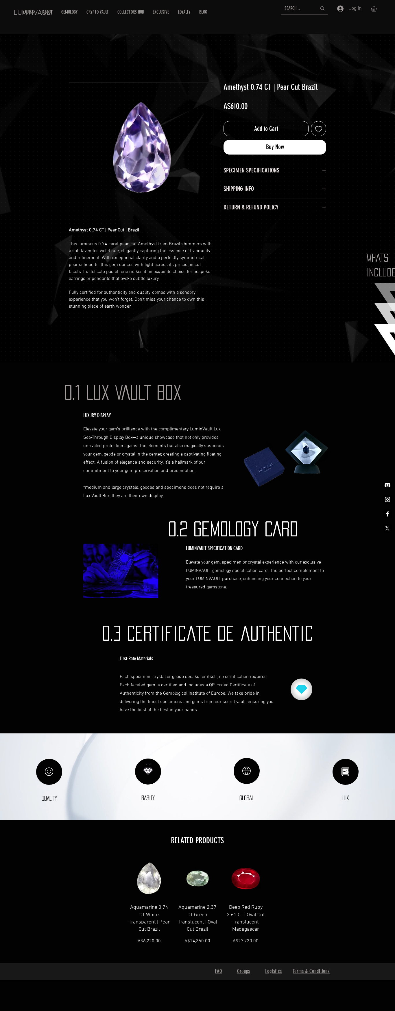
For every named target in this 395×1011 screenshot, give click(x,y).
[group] (197, 907)
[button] (377, 9)
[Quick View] (149, 878)
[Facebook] (387, 514)
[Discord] (387, 485)
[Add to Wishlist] (318, 128)
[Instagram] (387, 499)
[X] (387, 528)
